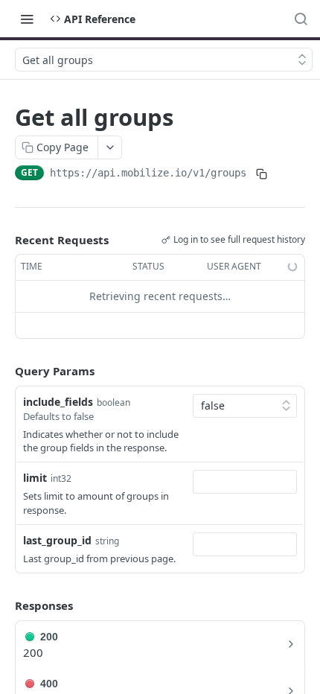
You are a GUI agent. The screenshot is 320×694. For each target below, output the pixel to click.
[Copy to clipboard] (261, 174)
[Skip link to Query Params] (4, 370)
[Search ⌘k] (301, 19)
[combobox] (245, 482)
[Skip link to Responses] (4, 605)
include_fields (58, 402)
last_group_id (57, 540)
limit (35, 478)
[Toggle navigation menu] (27, 19)
